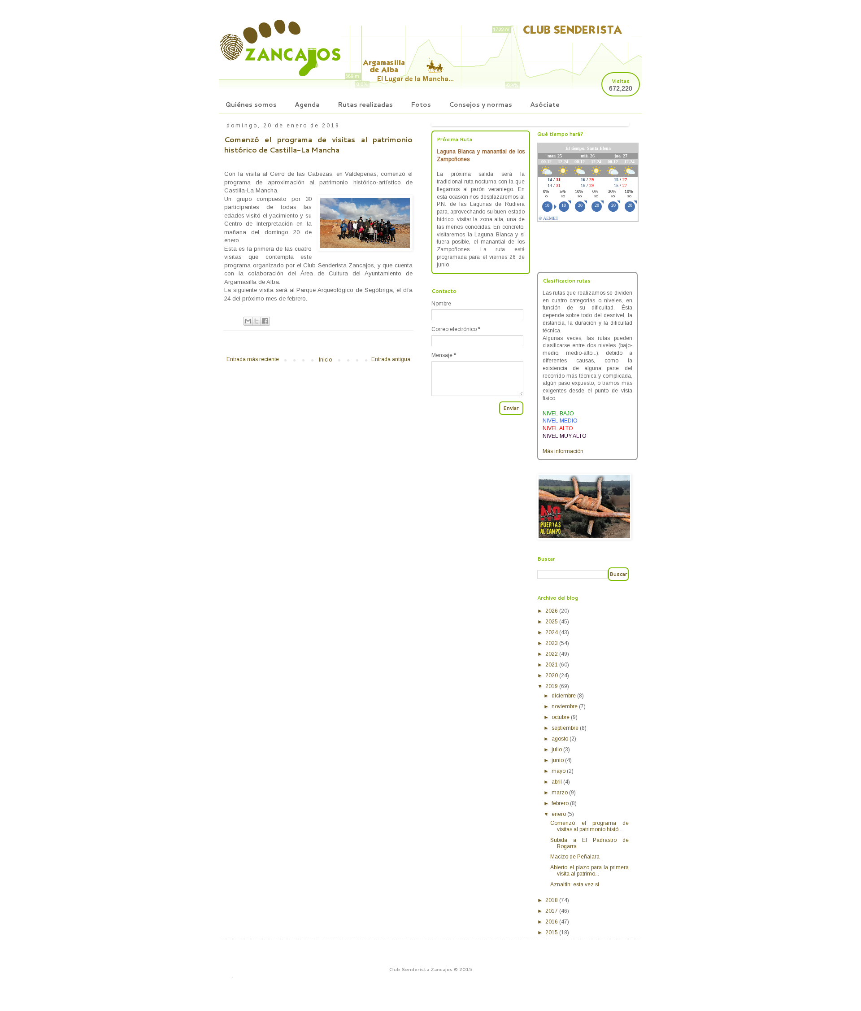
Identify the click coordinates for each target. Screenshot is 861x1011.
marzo (560, 792)
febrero (561, 803)
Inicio (325, 360)
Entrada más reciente (252, 359)
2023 (552, 643)
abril (557, 782)
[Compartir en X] (256, 321)
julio (557, 749)
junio (558, 760)
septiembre (566, 728)
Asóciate (545, 104)
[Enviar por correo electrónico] (248, 321)
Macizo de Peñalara (575, 857)
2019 (552, 686)
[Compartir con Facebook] (265, 321)
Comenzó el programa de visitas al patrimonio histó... (589, 826)
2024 (552, 632)
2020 (552, 675)
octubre (561, 717)
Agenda (307, 104)
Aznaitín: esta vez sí (574, 884)
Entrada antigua (390, 359)
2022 (552, 654)
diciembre (564, 696)
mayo (559, 771)
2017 (552, 911)
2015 (552, 932)
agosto (561, 739)
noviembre (565, 706)
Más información (563, 451)
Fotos (421, 104)
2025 (552, 622)
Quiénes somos (251, 104)
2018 (552, 900)
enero (559, 814)
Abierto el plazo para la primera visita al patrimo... (589, 870)
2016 (552, 922)
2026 (552, 611)
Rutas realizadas (365, 104)
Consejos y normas (480, 104)
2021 (552, 665)
